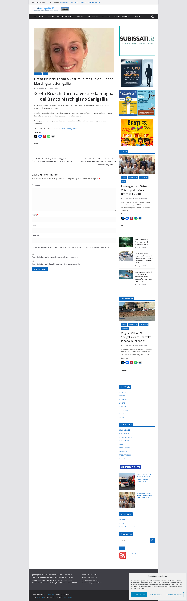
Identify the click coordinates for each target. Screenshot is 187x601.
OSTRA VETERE (144, 177)
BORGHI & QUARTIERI (65, 17)
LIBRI (121, 444)
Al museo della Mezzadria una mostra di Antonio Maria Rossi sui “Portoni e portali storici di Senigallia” (96, 161)
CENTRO (51, 17)
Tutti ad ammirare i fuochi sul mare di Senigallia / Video (142, 242)
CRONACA (122, 392)
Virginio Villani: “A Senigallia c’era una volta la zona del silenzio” (136, 337)
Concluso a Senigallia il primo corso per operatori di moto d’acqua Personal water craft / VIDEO (143, 276)
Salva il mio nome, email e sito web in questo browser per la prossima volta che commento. (72, 247)
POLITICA (122, 396)
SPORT (45, 74)
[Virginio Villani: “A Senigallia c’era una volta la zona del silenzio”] (137, 311)
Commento (37, 185)
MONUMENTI (124, 434)
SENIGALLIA (38, 74)
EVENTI (124, 177)
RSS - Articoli (131, 553)
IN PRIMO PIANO (133, 177)
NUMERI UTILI (124, 451)
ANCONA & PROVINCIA (122, 17)
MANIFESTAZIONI (125, 437)
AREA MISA (80, 17)
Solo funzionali (156, 595)
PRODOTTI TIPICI (125, 455)
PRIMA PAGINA (39, 17)
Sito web (35, 236)
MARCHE (137, 17)
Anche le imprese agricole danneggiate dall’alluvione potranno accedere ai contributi (53, 160)
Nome (35, 215)
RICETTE (122, 459)
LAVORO (122, 403)
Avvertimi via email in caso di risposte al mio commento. (55, 257)
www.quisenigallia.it (53, 88)
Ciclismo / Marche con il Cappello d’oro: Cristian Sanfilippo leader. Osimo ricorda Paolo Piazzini (81, 3)
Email (35, 225)
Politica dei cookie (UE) (127, 527)
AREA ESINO (106, 17)
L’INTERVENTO (144, 324)
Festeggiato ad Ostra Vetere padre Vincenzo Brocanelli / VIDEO (135, 190)
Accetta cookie (139, 595)
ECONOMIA (123, 399)
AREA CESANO (93, 17)
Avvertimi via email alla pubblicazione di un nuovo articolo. (56, 264)
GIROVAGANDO (124, 430)
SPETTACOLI (123, 410)
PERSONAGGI (124, 441)
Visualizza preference (174, 595)
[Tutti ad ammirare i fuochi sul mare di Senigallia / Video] (126, 243)
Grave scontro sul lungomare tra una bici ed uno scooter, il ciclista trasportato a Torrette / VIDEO (144, 258)
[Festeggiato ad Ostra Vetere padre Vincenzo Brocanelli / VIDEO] (137, 164)
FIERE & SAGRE (124, 448)
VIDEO (123, 181)
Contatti (122, 523)
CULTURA (122, 407)
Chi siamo (122, 520)
